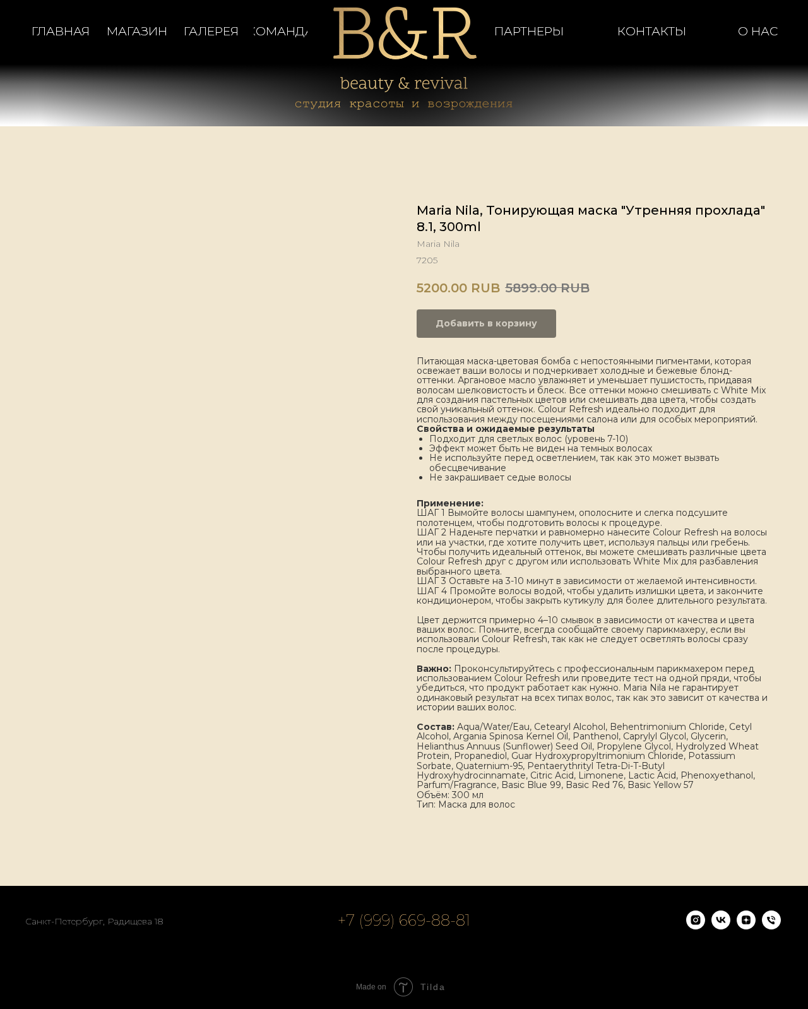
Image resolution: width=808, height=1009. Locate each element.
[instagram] (695, 926)
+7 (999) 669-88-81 (404, 920)
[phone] (771, 926)
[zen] (746, 926)
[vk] (720, 926)
